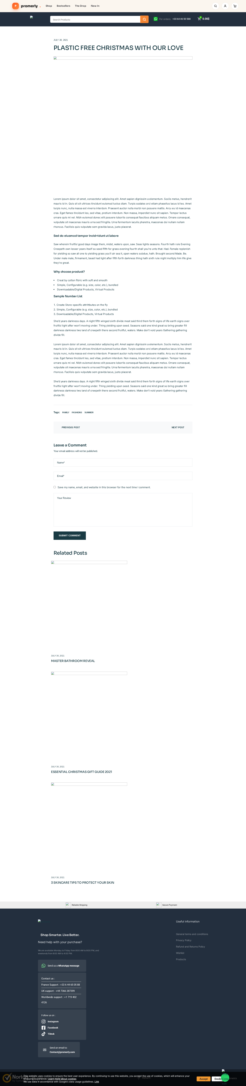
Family (65, 412)
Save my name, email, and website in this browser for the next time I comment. (104, 487)
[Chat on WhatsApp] (156, 18)
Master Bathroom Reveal (73, 661)
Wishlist (180, 953)
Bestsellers (63, 5)
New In (95, 5)
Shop (49, 5)
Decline (219, 1078)
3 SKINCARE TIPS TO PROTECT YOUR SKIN (82, 883)
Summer (89, 412)
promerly (28, 6)
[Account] (225, 6)
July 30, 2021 (61, 40)
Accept (203, 1078)
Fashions (77, 412)
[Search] (215, 6)
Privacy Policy (183, 940)
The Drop (80, 5)
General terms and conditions (192, 934)
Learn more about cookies (62, 1078)
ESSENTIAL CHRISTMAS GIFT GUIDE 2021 (81, 772)
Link (97, 1081)
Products (181, 959)
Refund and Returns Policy (190, 946)
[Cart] (235, 6)
